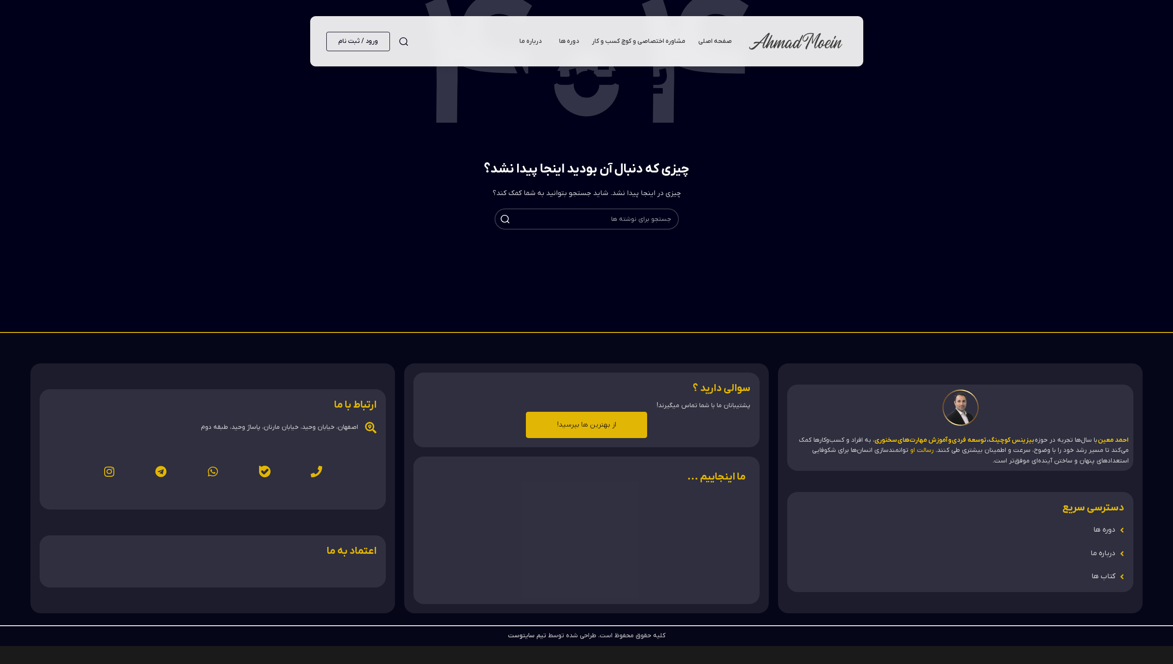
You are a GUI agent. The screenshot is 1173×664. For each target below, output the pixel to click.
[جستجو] (404, 41)
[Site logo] (796, 40)
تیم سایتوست (526, 635)
